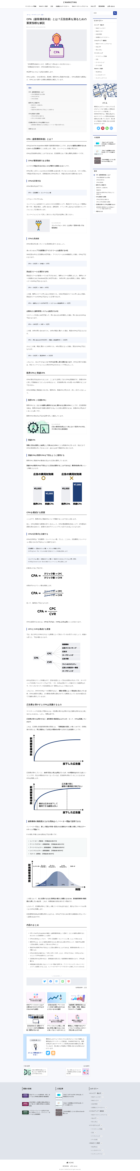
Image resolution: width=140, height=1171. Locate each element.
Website (53, 1055)
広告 (52, 6)
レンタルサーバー (101, 75)
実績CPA (33, 107)
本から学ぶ (99, 49)
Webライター (99, 31)
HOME (71, 1163)
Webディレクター (101, 28)
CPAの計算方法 (35, 96)
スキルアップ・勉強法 (100, 40)
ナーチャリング (100, 62)
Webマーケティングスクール (80, 6)
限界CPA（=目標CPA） (37, 105)
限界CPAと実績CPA (34, 103)
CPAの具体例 (34, 98)
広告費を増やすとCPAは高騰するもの (39, 122)
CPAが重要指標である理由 (38, 94)
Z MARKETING (70, 2)
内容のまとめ (32, 129)
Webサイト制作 (43, 6)
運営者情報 (102, 6)
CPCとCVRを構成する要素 (38, 118)
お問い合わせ (111, 6)
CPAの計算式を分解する (37, 116)
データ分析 (99, 65)
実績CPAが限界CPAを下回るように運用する (42, 109)
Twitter (48, 1055)
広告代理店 (99, 34)
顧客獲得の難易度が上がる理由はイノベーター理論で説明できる (47, 124)
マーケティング (98, 53)
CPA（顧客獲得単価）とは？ (36, 92)
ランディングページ (101, 78)
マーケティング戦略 (30, 6)
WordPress (99, 72)
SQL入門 (93, 6)
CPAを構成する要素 (34, 113)
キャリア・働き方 (99, 25)
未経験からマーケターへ (62, 6)
